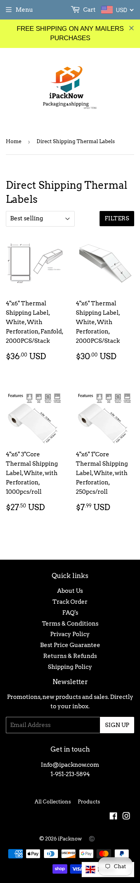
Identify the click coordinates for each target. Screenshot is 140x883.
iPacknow (70, 839)
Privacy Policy (70, 634)
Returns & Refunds (70, 656)
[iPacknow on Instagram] (126, 817)
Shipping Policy (70, 666)
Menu (24, 9)
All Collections (53, 802)
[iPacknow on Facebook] (113, 817)
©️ (92, 839)
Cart (89, 9)
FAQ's (70, 612)
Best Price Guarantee (70, 645)
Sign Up (117, 725)
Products (89, 802)
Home (13, 141)
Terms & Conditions (70, 623)
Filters (117, 218)
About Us (70, 590)
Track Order (70, 601)
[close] (131, 28)
